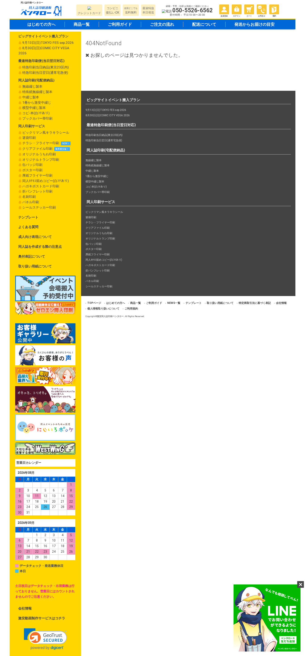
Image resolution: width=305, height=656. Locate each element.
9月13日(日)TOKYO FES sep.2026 (48, 43)
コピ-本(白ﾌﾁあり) (36, 113)
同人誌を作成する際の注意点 (40, 247)
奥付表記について (31, 256)
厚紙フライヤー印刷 (37, 176)
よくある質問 (28, 227)
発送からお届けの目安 (254, 24)
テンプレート (28, 217)
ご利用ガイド (120, 24)
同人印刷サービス (31, 126)
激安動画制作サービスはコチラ (41, 618)
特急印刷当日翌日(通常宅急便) (45, 73)
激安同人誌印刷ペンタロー (110, 316)
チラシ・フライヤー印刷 (40, 143)
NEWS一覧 (173, 303)
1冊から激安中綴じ (36, 103)
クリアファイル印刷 (37, 149)
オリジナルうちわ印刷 (39, 154)
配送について (204, 24)
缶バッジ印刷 (32, 165)
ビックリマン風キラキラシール (45, 133)
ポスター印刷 (32, 170)
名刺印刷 (29, 197)
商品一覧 (82, 24)
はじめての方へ (41, 24)
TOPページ (94, 303)
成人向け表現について (35, 237)
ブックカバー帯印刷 (37, 118)
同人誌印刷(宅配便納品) (36, 80)
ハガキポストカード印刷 (40, 186)
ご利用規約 (131, 308)
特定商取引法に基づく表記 (255, 303)
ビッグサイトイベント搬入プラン (43, 36)
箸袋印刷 (29, 138)
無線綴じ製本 (32, 87)
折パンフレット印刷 (37, 191)
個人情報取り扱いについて (103, 308)
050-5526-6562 (192, 10)
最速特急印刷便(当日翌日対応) (41, 61)
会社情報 (25, 608)
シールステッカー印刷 (39, 207)
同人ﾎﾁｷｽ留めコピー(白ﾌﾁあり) (45, 181)
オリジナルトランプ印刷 (40, 160)
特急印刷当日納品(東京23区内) (45, 67)
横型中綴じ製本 (34, 108)
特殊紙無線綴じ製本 (37, 92)
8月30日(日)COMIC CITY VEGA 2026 (44, 50)
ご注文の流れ (162, 24)
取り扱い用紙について (35, 266)
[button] (45, 639)
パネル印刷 (30, 202)
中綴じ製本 (30, 97)
